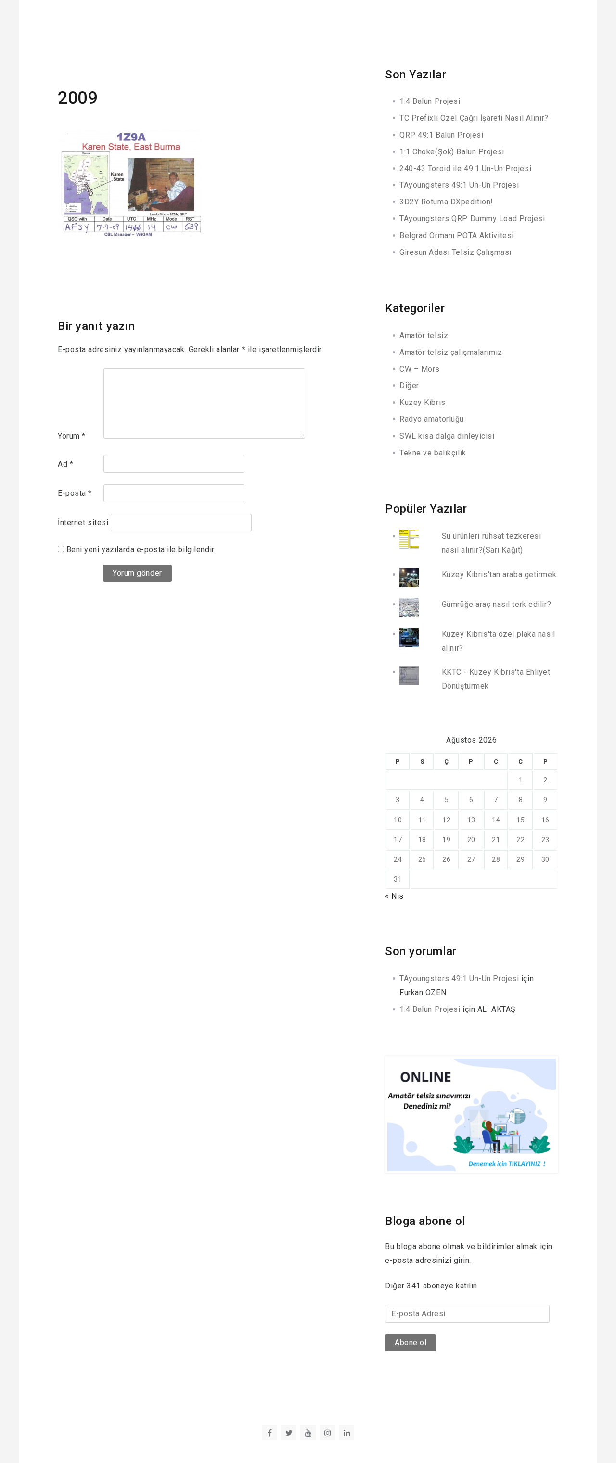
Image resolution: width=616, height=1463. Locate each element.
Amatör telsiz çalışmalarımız (450, 352)
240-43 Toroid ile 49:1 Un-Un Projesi (465, 168)
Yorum (72, 436)
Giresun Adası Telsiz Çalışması (455, 252)
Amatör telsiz (423, 335)
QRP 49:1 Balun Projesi (441, 134)
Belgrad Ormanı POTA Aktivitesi (456, 235)
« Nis (394, 896)
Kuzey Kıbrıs (422, 402)
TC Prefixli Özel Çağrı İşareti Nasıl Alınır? (474, 118)
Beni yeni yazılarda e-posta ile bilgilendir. (141, 549)
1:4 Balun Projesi (430, 101)
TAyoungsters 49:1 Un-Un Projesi (459, 184)
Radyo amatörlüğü (431, 419)
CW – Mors (419, 369)
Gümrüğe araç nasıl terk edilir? (496, 604)
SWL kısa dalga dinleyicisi (447, 436)
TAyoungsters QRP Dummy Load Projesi (472, 218)
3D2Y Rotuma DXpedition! (446, 201)
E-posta (75, 493)
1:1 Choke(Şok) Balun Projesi (451, 151)
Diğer (409, 385)
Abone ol (410, 1342)
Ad (65, 463)
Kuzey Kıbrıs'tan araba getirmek (499, 574)
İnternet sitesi (83, 522)
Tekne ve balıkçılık (432, 452)
